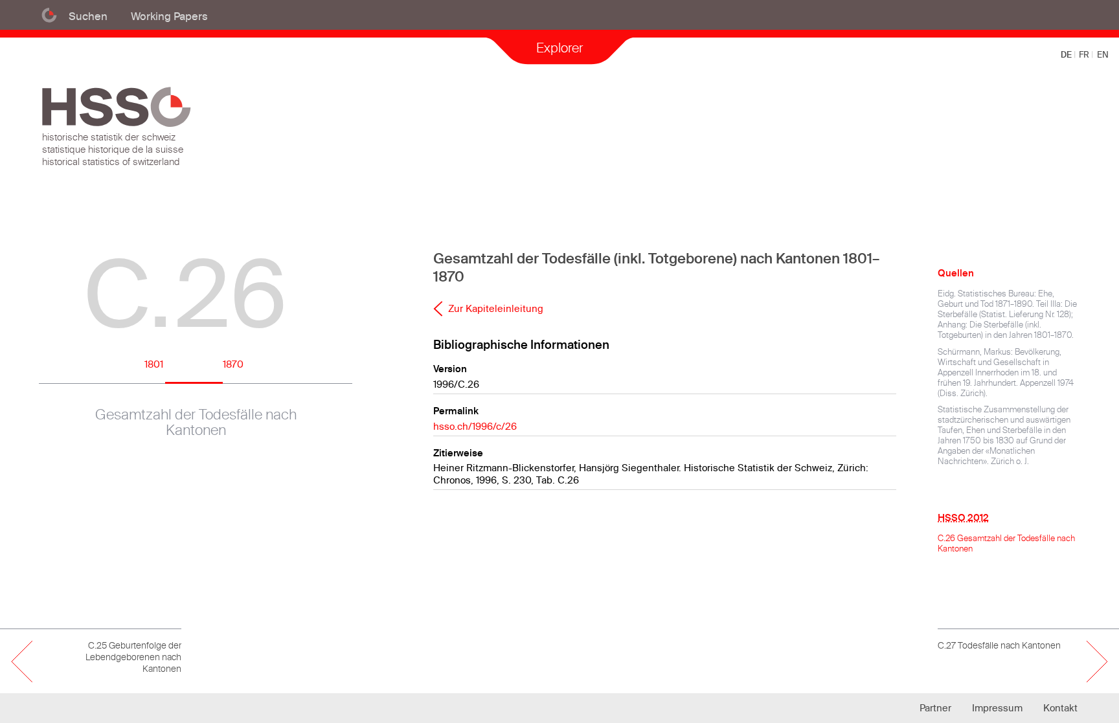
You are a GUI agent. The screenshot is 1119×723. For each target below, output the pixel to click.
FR (1085, 54)
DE (1067, 54)
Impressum (997, 708)
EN (1103, 54)
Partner (935, 708)
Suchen (88, 16)
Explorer (559, 47)
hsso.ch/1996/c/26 (475, 426)
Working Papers (169, 16)
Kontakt (1060, 708)
